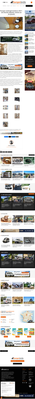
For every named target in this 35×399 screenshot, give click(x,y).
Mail (17, 136)
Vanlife (23, 379)
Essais (3, 295)
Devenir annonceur (20, 393)
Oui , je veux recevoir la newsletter (17, 363)
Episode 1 (18, 130)
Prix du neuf (23, 378)
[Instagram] (5, 2)
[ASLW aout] (6, 160)
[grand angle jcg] (11, 39)
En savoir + (5, 336)
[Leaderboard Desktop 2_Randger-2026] (11, 66)
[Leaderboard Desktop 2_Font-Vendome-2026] (17, 187)
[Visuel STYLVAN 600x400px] (17, 160)
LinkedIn (14, 136)
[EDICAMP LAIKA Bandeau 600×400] (29, 160)
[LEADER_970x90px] (11, 133)
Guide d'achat (5, 280)
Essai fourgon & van (24, 374)
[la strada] (17, 230)
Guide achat (23, 377)
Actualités (4, 213)
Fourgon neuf (5, 235)
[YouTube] (4, 2)
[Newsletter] (7, 2)
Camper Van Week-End (24, 373)
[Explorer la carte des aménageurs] (26, 316)
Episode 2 (6, 130)
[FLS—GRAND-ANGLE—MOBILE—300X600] (30, 80)
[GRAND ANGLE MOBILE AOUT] (30, 20)
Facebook (7, 136)
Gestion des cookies (25, 393)
